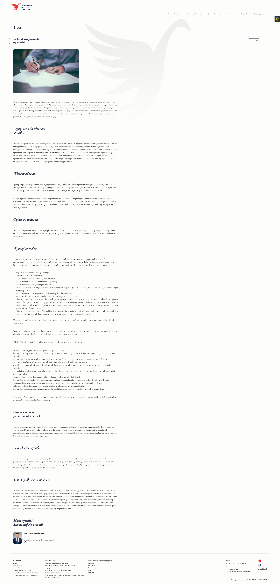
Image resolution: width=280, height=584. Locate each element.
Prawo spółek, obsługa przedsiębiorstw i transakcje (60, 565)
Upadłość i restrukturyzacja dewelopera (27, 572)
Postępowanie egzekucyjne (23, 570)
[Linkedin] (25, 542)
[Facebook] (262, 561)
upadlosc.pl (262, 569)
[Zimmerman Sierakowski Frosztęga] (21, 7)
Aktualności (226, 14)
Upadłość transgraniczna (52, 577)
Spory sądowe (49, 568)
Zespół (170, 14)
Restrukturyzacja (50, 560)
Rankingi (217, 14)
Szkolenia (235, 14)
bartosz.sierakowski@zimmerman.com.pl (40, 540)
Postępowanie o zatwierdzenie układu (56, 563)
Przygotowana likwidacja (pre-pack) (26, 575)
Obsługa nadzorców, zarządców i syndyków (58, 570)
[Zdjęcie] (18, 538)
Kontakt (249, 14)
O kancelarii (161, 14)
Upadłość (18, 568)
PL (263, 6)
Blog (242, 14)
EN (266, 6)
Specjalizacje (178, 14)
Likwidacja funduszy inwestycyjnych (200, 14)
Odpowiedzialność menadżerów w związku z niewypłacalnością (64, 575)
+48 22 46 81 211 (233, 570)
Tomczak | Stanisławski (258, 580)
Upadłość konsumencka (52, 572)
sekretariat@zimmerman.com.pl (241, 571)
